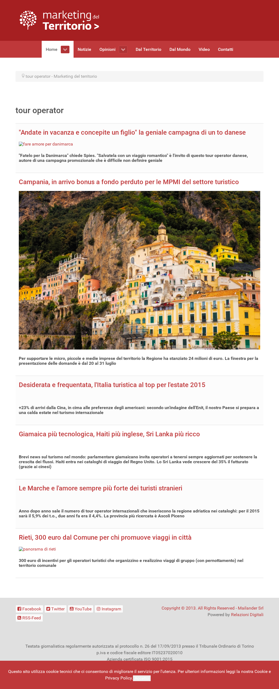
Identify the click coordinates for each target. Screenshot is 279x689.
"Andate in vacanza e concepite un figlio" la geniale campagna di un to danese (132, 132)
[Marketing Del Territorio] (59, 20)
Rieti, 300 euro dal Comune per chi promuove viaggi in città (105, 537)
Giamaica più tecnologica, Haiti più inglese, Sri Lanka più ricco (109, 434)
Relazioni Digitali (247, 614)
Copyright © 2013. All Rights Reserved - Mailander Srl (212, 608)
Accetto (142, 678)
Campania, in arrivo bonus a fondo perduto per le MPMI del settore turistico (129, 182)
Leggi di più (163, 678)
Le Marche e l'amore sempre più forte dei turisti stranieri (100, 488)
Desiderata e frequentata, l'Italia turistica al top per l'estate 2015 (112, 385)
